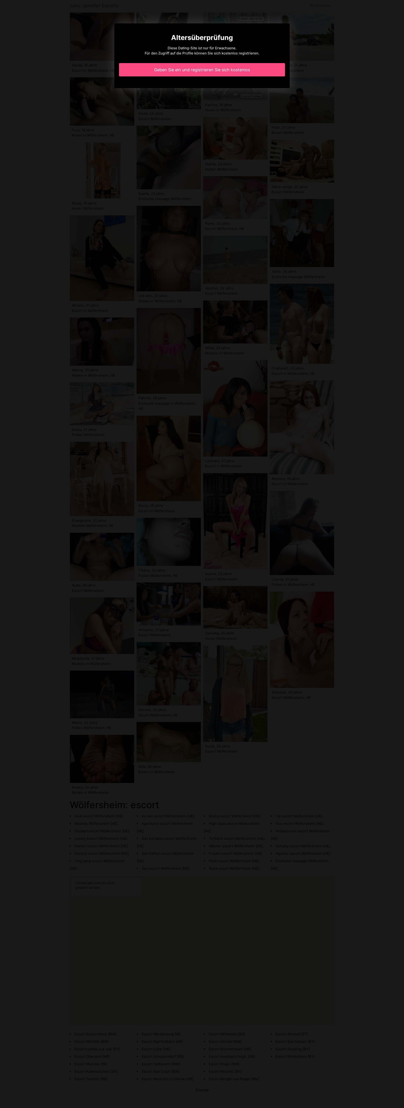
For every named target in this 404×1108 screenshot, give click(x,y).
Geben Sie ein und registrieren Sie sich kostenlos (202, 69)
